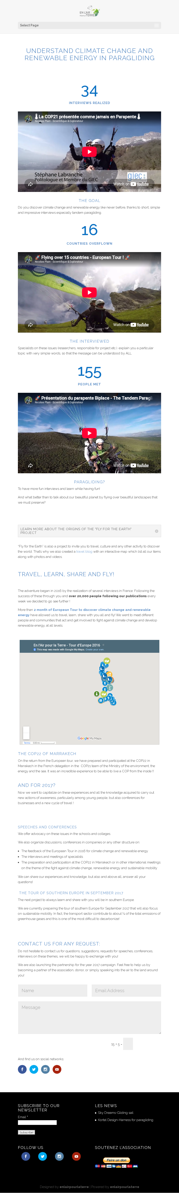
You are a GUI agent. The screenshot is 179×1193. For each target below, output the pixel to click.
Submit (149, 1043)
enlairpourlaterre (74, 1187)
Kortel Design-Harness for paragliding (125, 1120)
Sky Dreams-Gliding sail (115, 1113)
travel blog (84, 552)
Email (23, 1117)
